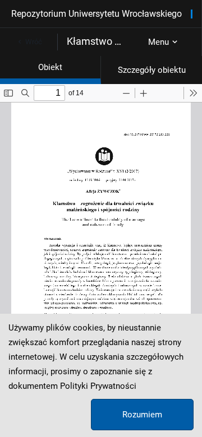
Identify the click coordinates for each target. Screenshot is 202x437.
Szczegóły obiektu (152, 70)
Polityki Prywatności (98, 386)
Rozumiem (142, 415)
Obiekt (50, 67)
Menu (158, 42)
